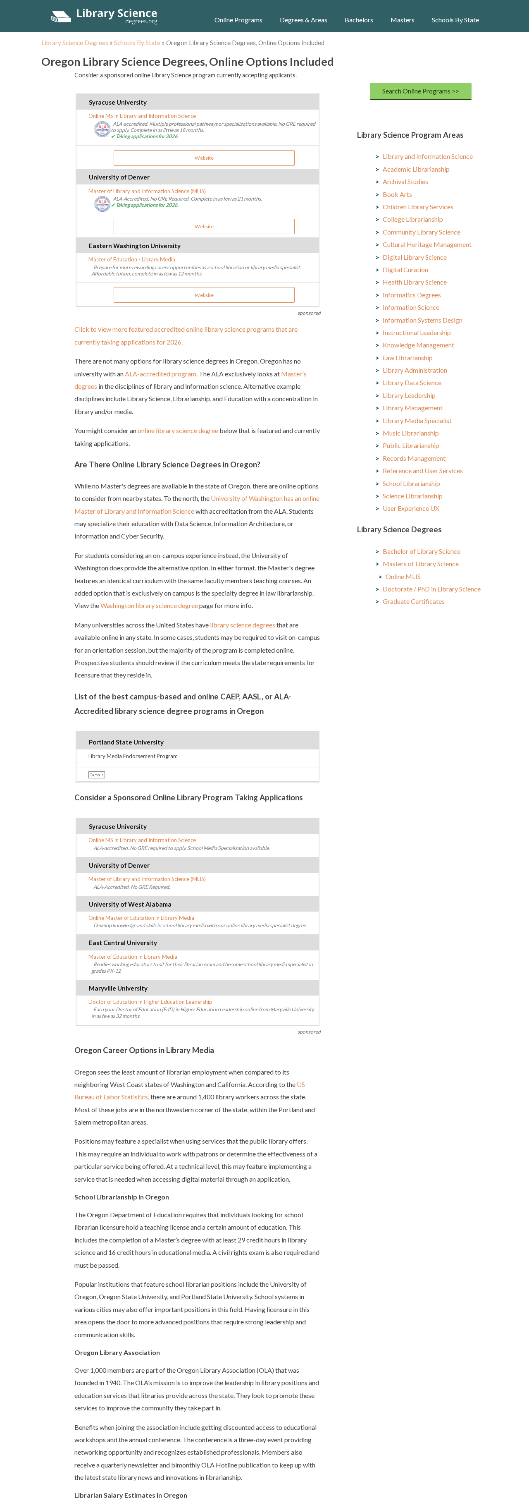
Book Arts (397, 194)
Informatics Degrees (412, 295)
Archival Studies (405, 181)
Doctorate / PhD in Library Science (432, 589)
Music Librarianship (411, 433)
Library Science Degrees (74, 42)
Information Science (411, 307)
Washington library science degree (149, 605)
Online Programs (238, 20)
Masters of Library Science (421, 563)
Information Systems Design (422, 320)
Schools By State (455, 20)
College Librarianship (413, 219)
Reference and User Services (423, 470)
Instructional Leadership (417, 332)
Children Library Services (418, 207)
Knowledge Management (418, 345)
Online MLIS (403, 576)
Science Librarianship (413, 496)
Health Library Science (415, 282)
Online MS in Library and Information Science (142, 116)
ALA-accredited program (160, 374)
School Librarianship (411, 483)
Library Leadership (409, 395)
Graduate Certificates (414, 601)
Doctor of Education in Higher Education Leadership (150, 1001)
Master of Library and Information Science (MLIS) (147, 191)
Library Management (413, 408)
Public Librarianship (411, 445)
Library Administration (415, 370)
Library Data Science (412, 382)
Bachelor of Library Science (421, 551)
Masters (403, 20)
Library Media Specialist (417, 420)
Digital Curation (405, 269)
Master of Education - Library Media (131, 259)
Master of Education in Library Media (132, 956)
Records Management (414, 458)
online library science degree (178, 430)
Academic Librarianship (416, 169)
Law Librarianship (408, 357)
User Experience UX (411, 508)
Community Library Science (421, 232)
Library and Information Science (428, 156)
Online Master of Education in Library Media (141, 917)
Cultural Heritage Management (427, 244)
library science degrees (242, 625)
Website (204, 158)
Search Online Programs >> (420, 91)
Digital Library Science (415, 257)
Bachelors (359, 20)
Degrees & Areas (303, 20)
